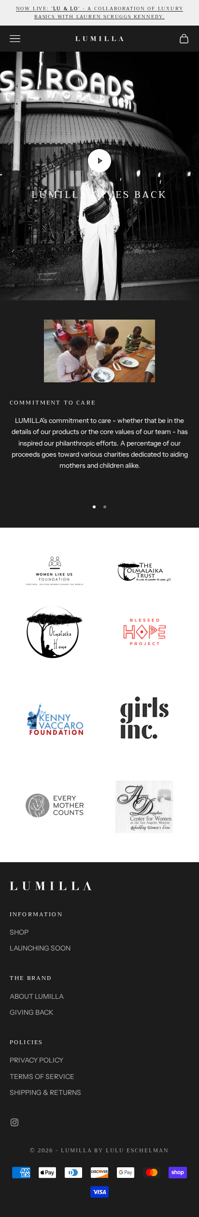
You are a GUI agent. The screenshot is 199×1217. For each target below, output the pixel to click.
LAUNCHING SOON (40, 948)
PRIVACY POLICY (36, 1060)
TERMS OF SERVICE (42, 1076)
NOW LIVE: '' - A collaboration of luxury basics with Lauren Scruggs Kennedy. (100, 12)
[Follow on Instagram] (14, 1122)
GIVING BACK (32, 1012)
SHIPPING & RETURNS (45, 1092)
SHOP (19, 932)
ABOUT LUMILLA (37, 996)
